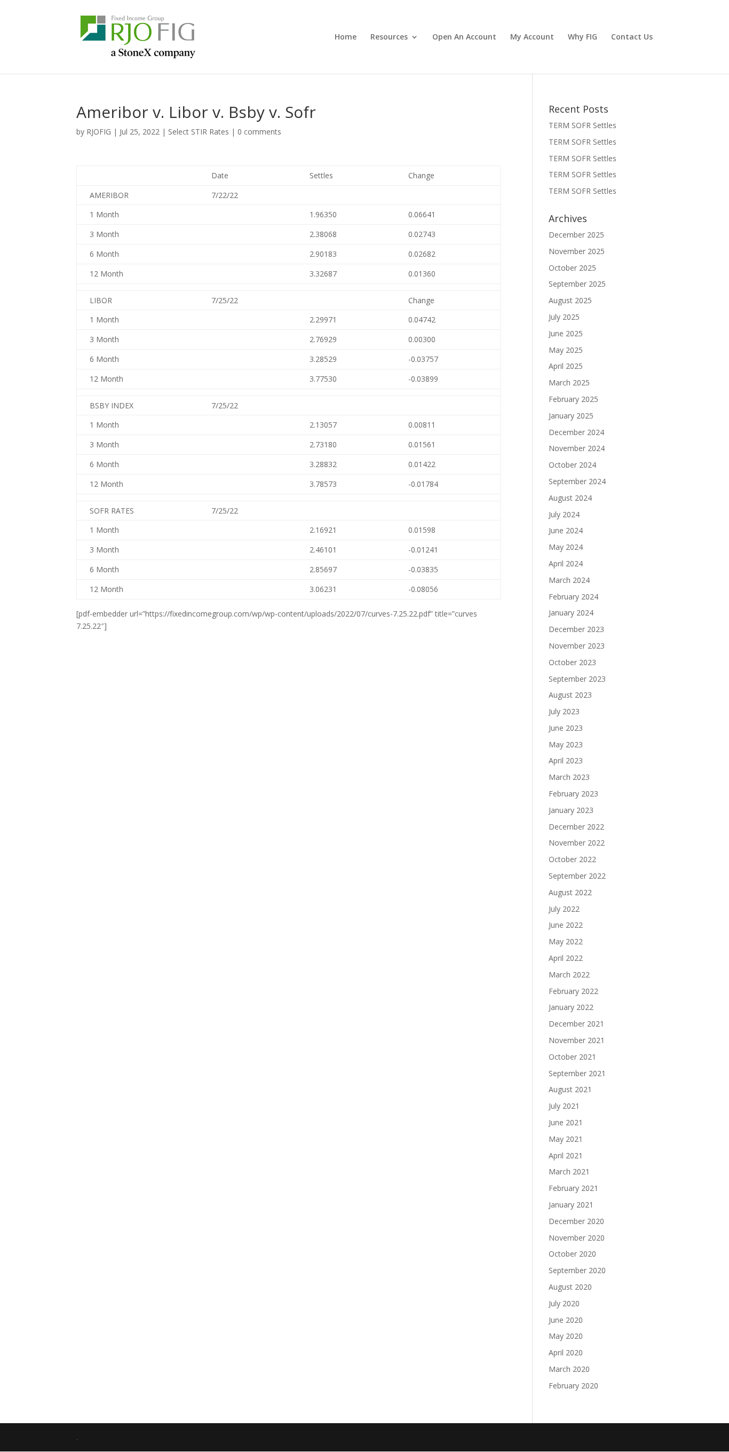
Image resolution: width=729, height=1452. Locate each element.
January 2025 (571, 416)
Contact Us (632, 37)
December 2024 (576, 432)
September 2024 (577, 481)
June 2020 (566, 1320)
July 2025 (564, 317)
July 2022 (564, 909)
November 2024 (577, 448)
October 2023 (572, 662)
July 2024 (564, 514)
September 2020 (577, 1270)
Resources (389, 37)
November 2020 (577, 1238)
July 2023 (564, 711)
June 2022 (566, 925)
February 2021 (573, 1188)
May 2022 (566, 941)
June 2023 (566, 728)
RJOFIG (98, 132)
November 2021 (577, 1040)
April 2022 (566, 958)
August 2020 (570, 1287)
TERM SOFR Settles (582, 125)
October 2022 (572, 859)
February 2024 (573, 596)
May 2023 (566, 744)
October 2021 (572, 1057)
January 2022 (571, 1007)
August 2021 (570, 1089)
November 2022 (577, 843)
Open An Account (464, 37)
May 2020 (566, 1336)
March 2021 (569, 1171)
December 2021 (576, 1024)
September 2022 (577, 876)
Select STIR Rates (198, 132)
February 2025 (573, 399)
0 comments (259, 132)
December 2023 (576, 629)
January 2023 (571, 810)
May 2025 (566, 350)
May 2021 (566, 1139)
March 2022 (569, 974)
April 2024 (566, 563)
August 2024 (570, 498)
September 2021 (577, 1073)
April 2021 (566, 1155)
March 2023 (569, 777)
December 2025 (576, 235)
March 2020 (569, 1369)
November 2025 (577, 251)
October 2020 (572, 1254)
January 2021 (571, 1205)
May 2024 (566, 547)
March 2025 (569, 382)
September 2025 (577, 284)
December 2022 (576, 827)
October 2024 (572, 465)
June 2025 (566, 333)
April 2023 (566, 760)
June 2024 (566, 530)
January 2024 (571, 612)
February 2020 (573, 1385)
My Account (532, 37)
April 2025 (566, 366)
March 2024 (569, 580)
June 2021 (566, 1122)
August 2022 (570, 892)
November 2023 (577, 646)
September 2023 (577, 679)
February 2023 (573, 793)
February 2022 (573, 991)
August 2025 (570, 300)
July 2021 (564, 1106)
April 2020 (566, 1352)
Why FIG (582, 37)
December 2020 (576, 1221)
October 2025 (572, 268)
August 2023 (570, 695)
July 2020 (564, 1303)
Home (345, 37)
